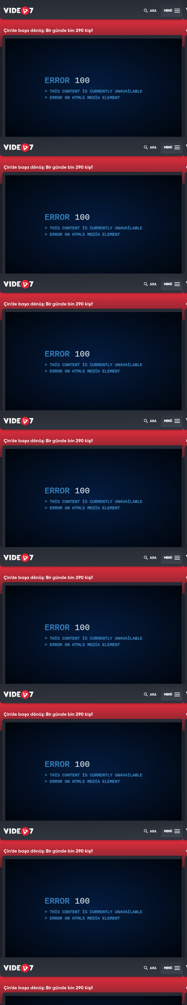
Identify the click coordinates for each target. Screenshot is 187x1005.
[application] (93, 502)
